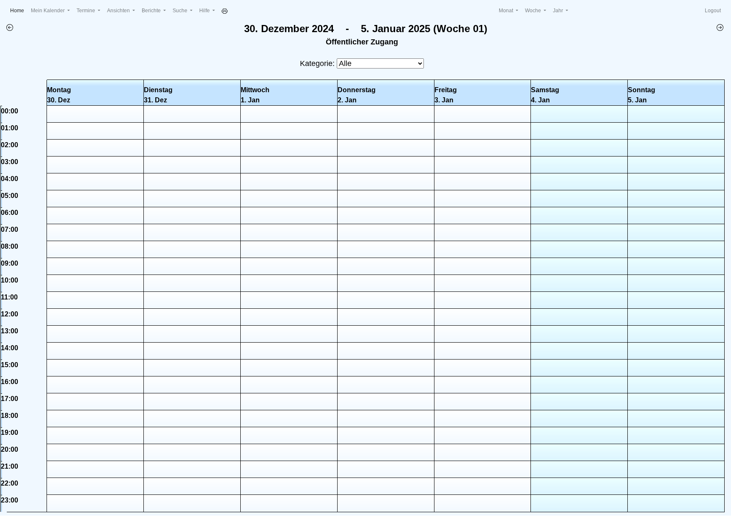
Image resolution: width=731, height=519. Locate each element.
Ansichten (119, 11)
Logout (713, 11)
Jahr (558, 11)
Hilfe (205, 11)
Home (18, 10)
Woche (533, 11)
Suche (181, 11)
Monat (506, 11)
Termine (86, 11)
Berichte (152, 11)
